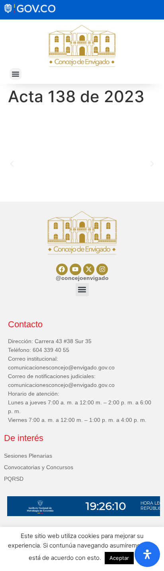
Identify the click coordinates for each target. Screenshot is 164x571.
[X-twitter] (89, 269)
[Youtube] (75, 269)
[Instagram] (102, 269)
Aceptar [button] (119, 558)
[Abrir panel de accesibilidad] (147, 554)
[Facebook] (62, 269)
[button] (15, 74)
